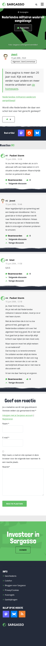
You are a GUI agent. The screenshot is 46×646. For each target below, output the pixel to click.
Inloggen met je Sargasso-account (17, 415)
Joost (14, 54)
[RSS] (22, 614)
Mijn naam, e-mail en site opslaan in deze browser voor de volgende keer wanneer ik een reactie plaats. (21, 458)
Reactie (5, 467)
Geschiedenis (10, 576)
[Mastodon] (6, 614)
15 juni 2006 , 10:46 (13, 204)
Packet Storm (17, 155)
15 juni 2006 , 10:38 (13, 159)
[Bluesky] (14, 614)
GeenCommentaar (28, 61)
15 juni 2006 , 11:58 (13, 263)
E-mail (5, 437)
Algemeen (16, 61)
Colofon (8, 580)
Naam (5, 423)
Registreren (7, 419)
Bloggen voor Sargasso (15, 585)
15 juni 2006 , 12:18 (13, 301)
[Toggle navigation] (42, 4)
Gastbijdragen (11, 599)
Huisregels (9, 595)
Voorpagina (24, 12)
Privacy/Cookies (12, 590)
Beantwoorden (15, 180)
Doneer (23, 550)
